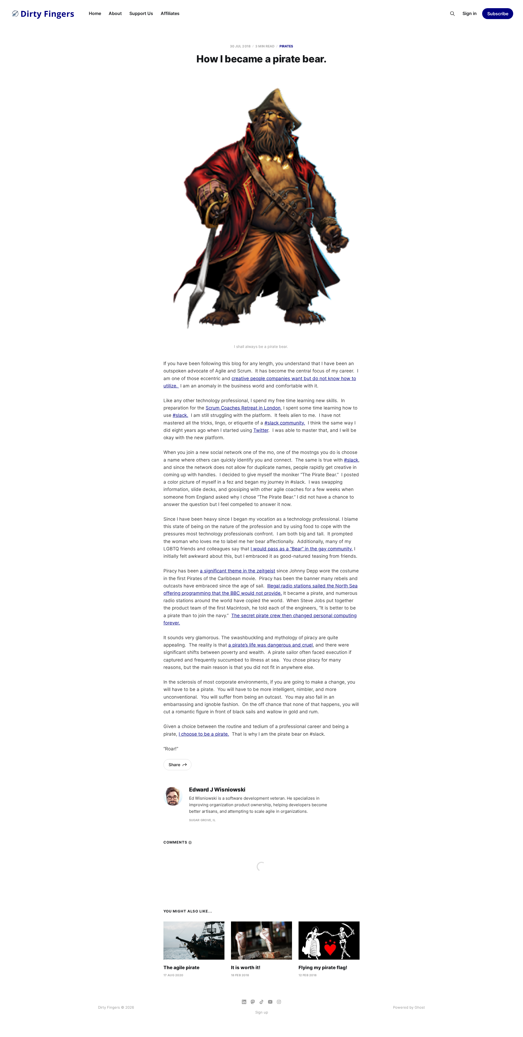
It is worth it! (245, 967)
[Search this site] (452, 14)
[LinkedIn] (244, 1002)
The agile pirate (181, 967)
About (115, 13)
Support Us (141, 13)
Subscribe (497, 13)
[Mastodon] (253, 1002)
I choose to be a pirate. (204, 734)
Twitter (260, 430)
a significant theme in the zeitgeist (237, 571)
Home (95, 13)
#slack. (180, 415)
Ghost (420, 1007)
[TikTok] (261, 1002)
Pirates (286, 46)
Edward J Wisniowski (217, 790)
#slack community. (284, 423)
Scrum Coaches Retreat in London (243, 408)
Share (174, 764)
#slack (351, 460)
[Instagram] (279, 1002)
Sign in (470, 13)
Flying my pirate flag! (323, 967)
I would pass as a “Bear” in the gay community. (302, 548)
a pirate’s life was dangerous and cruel (270, 645)
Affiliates (170, 13)
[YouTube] (270, 1002)
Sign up (261, 1012)
